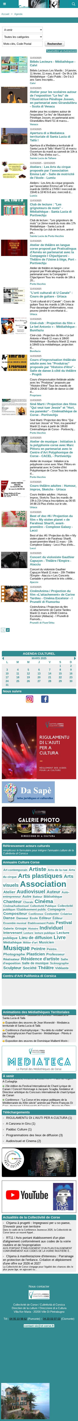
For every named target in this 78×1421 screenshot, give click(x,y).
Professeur (55, 954)
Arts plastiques (40, 875)
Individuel (51, 928)
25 (17, 681)
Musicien (46, 942)
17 (7, 677)
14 (49, 673)
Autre (26, 896)
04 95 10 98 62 (18, 1318)
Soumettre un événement (62, 51)
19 (28, 677)
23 (70, 677)
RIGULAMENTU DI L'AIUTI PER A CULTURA (36, 1118)
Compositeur (15, 913)
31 (7, 684)
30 (70, 681)
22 (60, 677)
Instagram (32, 705)
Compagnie (56, 909)
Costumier (52, 913)
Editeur (45, 918)
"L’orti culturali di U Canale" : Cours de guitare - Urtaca (51, 294)
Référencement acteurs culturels (26, 846)
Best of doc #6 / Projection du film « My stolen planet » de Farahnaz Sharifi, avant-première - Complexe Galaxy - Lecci (51, 523)
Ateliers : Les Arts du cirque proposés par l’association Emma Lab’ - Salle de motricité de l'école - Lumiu (52, 172)
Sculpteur (12, 968)
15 (60, 673)
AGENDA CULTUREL (39, 653)
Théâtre (46, 967)
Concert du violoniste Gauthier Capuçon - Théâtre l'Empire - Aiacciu (52, 560)
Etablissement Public (41, 923)
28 (49, 681)
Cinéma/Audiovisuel (16, 905)
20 (39, 677)
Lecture (28, 932)
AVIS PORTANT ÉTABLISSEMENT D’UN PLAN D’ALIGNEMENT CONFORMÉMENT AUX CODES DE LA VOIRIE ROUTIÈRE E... (37, 1249)
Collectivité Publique (43, 905)
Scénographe (59, 963)
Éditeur (58, 918)
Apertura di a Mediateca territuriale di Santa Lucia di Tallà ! (50, 136)
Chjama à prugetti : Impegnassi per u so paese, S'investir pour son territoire (36, 1224)
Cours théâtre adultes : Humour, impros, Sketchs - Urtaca (53, 487)
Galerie (8, 928)
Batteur (37, 896)
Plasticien (35, 954)
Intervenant (12, 933)
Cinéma (44, 901)
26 (28, 681)
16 (70, 673)
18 (17, 677)
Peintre (38, 948)
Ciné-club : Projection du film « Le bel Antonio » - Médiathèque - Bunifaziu (53, 326)
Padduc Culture (16, 1129)
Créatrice (66, 913)
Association (43, 884)
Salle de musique (35, 963)
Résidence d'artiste (40, 959)
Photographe (14, 954)
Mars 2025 (39, 658)
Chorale (28, 902)
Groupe (21, 928)
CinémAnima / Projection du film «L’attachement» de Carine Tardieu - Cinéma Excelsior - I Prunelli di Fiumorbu (52, 596)
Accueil (5, 14)
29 (60, 681)
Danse (9, 918)
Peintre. (52, 949)
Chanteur (12, 901)
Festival (64, 922)
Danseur (22, 918)
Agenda (18, 14)
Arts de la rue (57, 870)
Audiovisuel (31, 891)
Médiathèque (12, 942)
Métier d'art (30, 942)
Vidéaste (62, 968)
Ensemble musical (14, 923)
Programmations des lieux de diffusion (32, 1135)
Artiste (37, 869)
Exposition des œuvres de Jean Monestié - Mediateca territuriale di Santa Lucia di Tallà (36, 1020)
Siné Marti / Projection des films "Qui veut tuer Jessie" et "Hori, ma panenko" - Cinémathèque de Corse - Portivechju (53, 409)
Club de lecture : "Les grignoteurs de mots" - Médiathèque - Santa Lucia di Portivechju (51, 210)
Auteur (53, 891)
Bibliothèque (53, 896)
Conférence (35, 913)
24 (7, 681)
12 (28, 673)
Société (30, 968)
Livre (60, 937)
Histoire (33, 928)
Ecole (34, 918)
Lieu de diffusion (35, 937)
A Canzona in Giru (18, 1123)
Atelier (9, 892)
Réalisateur (11, 959)
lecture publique (45, 932)
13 (39, 673)
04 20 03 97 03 (51, 1318)
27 (39, 681)
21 (49, 677)
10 (7, 673)
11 (17, 673)
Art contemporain (15, 870)
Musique (16, 948)
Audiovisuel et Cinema (21, 1141)
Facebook (47, 705)
